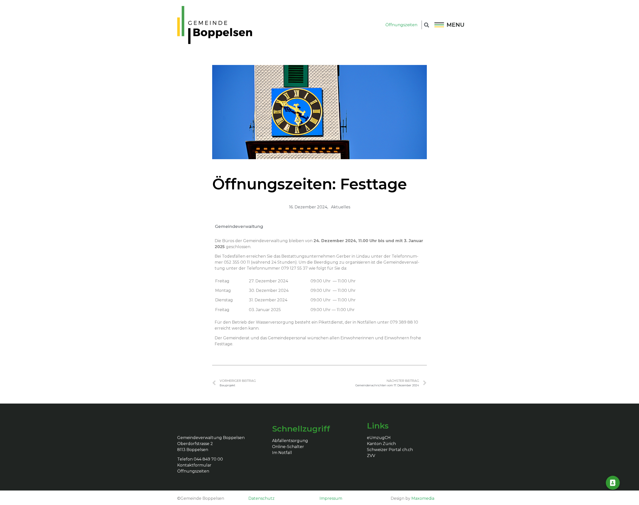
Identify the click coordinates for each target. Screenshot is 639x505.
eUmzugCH (379, 437)
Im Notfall (282, 452)
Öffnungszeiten (401, 24)
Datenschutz (261, 498)
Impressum (331, 498)
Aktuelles (340, 207)
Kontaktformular (194, 465)
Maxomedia (422, 498)
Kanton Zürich (381, 443)
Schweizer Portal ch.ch (390, 449)
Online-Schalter (288, 446)
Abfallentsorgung (290, 440)
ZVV (371, 455)
